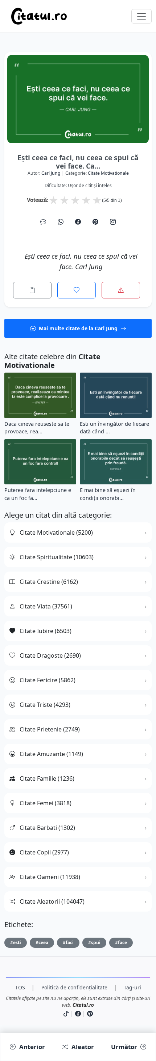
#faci (68, 942)
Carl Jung (51, 173)
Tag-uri (132, 987)
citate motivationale (108, 173)
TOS (20, 987)
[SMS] (43, 222)
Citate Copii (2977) (44, 852)
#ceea (42, 942)
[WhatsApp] (60, 222)
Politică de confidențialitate (74, 987)
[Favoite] (76, 290)
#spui (94, 942)
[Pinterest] (95, 222)
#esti (15, 942)
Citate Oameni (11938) (50, 877)
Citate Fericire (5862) (47, 680)
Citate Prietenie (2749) (50, 729)
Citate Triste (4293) (45, 705)
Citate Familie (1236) (47, 778)
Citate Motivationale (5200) (56, 532)
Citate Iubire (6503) (45, 631)
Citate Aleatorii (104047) (52, 901)
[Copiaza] (32, 290)
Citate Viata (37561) (46, 606)
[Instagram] (113, 222)
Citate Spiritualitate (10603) (57, 557)
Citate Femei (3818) (45, 803)
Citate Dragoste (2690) (50, 655)
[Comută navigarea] (141, 16)
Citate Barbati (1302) (47, 828)
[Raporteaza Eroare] (121, 290)
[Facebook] (78, 222)
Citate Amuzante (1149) (51, 754)
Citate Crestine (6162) (49, 582)
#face (121, 942)
